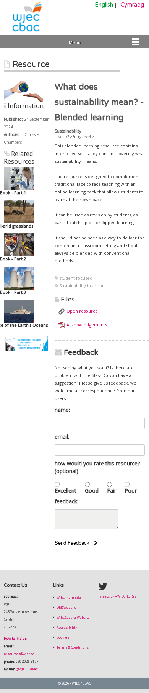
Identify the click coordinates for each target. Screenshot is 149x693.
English (104, 5)
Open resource (82, 311)
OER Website (66, 607)
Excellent (65, 490)
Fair (111, 490)
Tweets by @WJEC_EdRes (117, 596)
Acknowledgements (86, 325)
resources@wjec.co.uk (21, 654)
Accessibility (66, 627)
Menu (75, 42)
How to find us (15, 638)
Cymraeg (132, 5)
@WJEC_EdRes (27, 669)
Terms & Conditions (72, 647)
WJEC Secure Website (73, 617)
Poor (131, 490)
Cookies (62, 637)
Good (92, 490)
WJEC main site (68, 597)
